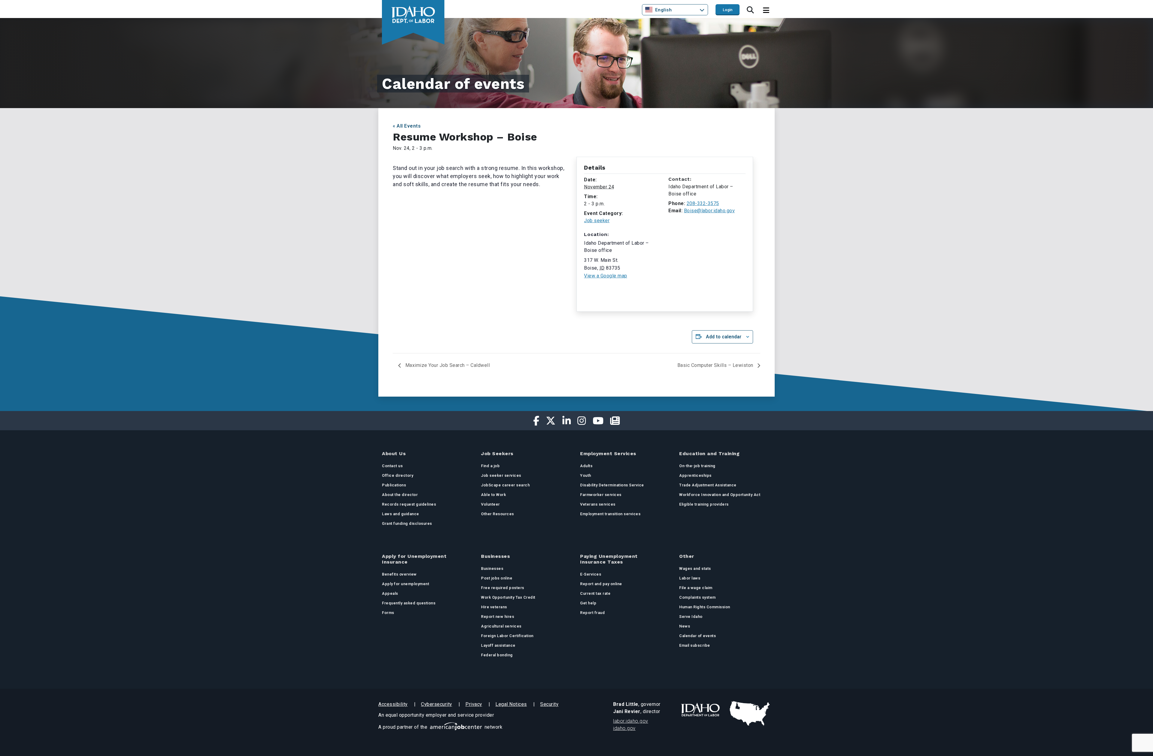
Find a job (490, 466)
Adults (586, 466)
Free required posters (502, 587)
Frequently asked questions (408, 603)
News (684, 626)
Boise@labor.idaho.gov (709, 210)
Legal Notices (511, 704)
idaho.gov (624, 728)
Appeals (390, 593)
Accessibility (393, 704)
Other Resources (497, 514)
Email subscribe (694, 645)
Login (727, 10)
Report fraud (592, 612)
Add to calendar (723, 337)
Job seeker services (501, 475)
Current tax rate (595, 593)
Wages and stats (695, 568)
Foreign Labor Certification (507, 636)
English (663, 10)
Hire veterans (494, 607)
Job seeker (597, 220)
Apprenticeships (695, 475)
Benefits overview (399, 574)
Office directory (397, 475)
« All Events (407, 126)
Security (549, 704)
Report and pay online (601, 584)
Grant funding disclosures (407, 523)
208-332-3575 (703, 203)
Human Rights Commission (704, 607)
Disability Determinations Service (612, 485)
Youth (585, 475)
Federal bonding (497, 655)
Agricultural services (501, 626)
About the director (400, 494)
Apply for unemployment (405, 584)
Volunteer (490, 504)
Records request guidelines (409, 504)
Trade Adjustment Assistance (708, 485)
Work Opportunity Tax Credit (508, 597)
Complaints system (697, 597)
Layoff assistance (498, 645)
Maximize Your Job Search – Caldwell (447, 365)
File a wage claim (696, 587)
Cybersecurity (436, 704)
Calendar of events (697, 636)
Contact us (392, 466)
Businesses (492, 568)
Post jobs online (496, 578)
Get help (588, 603)
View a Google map (605, 276)
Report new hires (497, 616)
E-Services (590, 574)
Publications (394, 485)
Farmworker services (601, 494)
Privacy (473, 704)
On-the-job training (697, 466)
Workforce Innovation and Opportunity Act (719, 494)
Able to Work (493, 494)
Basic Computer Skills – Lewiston (716, 365)
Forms (388, 612)
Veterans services (598, 504)
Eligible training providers (704, 504)
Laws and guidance (400, 514)
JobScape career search (505, 485)
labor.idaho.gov (630, 721)
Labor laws (689, 578)
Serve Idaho (691, 616)
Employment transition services (610, 514)
